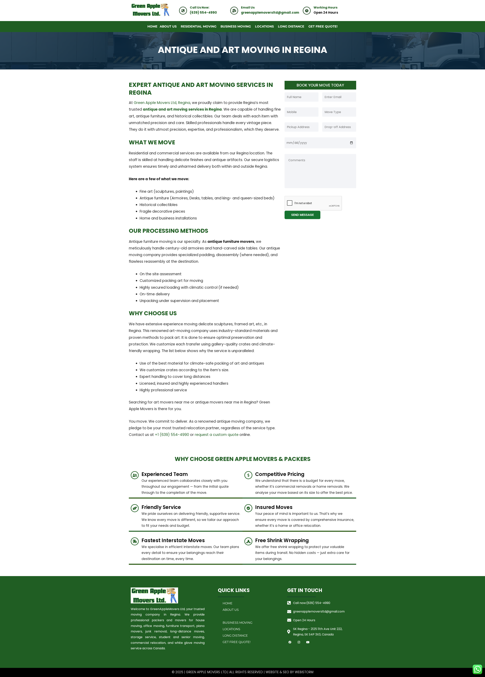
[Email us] (234, 11)
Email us (248, 7)
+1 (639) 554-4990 (172, 434)
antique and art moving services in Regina (182, 109)
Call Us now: (199, 7)
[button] (169, 26)
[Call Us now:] (183, 11)
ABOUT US (168, 26)
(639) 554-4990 (203, 12)
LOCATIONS (264, 26)
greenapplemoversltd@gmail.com (270, 12)
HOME (152, 26)
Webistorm (304, 672)
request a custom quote (217, 434)
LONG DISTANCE (291, 26)
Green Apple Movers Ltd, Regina (162, 102)
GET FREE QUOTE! (323, 26)
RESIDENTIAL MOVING (198, 26)
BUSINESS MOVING (236, 26)
